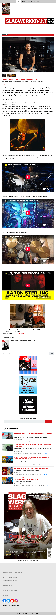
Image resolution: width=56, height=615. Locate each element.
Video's (31, 613)
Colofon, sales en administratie (10, 590)
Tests (28, 1)
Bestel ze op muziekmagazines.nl (11, 577)
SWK (18, 1)
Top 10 (18, 613)
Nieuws (24, 1)
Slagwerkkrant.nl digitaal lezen (10, 580)
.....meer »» (44, 441)
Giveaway (24, 613)
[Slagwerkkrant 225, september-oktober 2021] (5, 344)
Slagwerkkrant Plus (7, 84)
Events (33, 1)
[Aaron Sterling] (9, 76)
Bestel (36, 613)
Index (38, 1)
